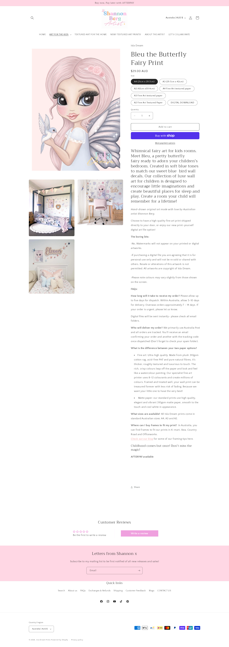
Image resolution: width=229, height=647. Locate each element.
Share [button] (137, 487)
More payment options (165, 143)
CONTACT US (164, 590)
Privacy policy (77, 640)
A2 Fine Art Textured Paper (148, 102)
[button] (32, 17)
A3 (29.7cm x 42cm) (173, 81)
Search (61, 590)
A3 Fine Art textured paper (148, 95)
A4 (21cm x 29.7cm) (144, 81)
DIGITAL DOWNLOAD (182, 102)
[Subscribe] (139, 570)
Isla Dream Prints (43, 640)
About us (72, 590)
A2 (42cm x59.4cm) (144, 88)
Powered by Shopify (59, 640)
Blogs (151, 590)
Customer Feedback (136, 590)
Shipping (118, 590)
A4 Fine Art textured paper (177, 88)
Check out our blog (142, 438)
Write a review (139, 533)
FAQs (83, 590)
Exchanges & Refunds (99, 590)
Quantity (135, 109)
